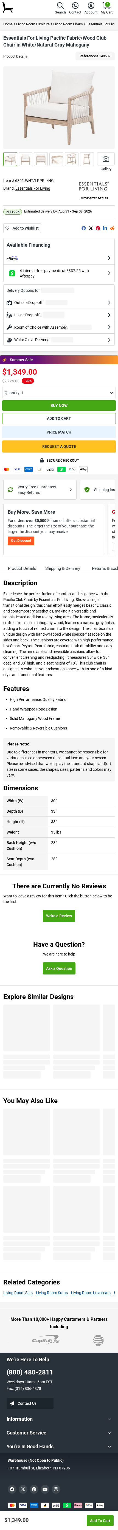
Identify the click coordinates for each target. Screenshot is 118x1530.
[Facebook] (83, 228)
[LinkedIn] (105, 228)
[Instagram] (56, 1489)
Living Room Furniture (33, 24)
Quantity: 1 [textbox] (14, 393)
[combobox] (59, 392)
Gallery (106, 169)
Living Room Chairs (68, 24)
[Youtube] (45, 1489)
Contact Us (27, 1403)
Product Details (15, 56)
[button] (60, 9)
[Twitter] (90, 228)
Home (8, 24)
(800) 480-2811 (30, 1372)
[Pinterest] (97, 228)
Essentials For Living (32, 188)
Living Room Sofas (52, 1293)
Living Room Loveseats (91, 1293)
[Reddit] (112, 228)
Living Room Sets (18, 1293)
